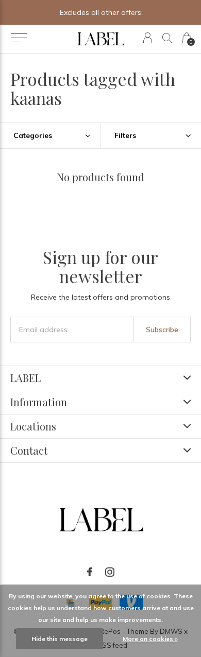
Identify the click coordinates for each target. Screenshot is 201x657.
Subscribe (162, 329)
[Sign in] (147, 38)
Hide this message (59, 639)
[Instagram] (109, 572)
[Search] (167, 38)
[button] (18, 38)
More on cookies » (150, 639)
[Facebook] (89, 572)
